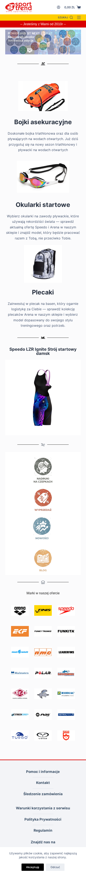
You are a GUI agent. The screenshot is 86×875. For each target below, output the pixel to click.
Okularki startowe (43, 204)
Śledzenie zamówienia (43, 794)
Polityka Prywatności (42, 819)
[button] (43, 42)
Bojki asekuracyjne (43, 122)
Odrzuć (55, 867)
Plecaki (43, 292)
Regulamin (43, 830)
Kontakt (43, 783)
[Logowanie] (58, 7)
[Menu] (79, 17)
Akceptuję (32, 867)
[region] (43, 42)
